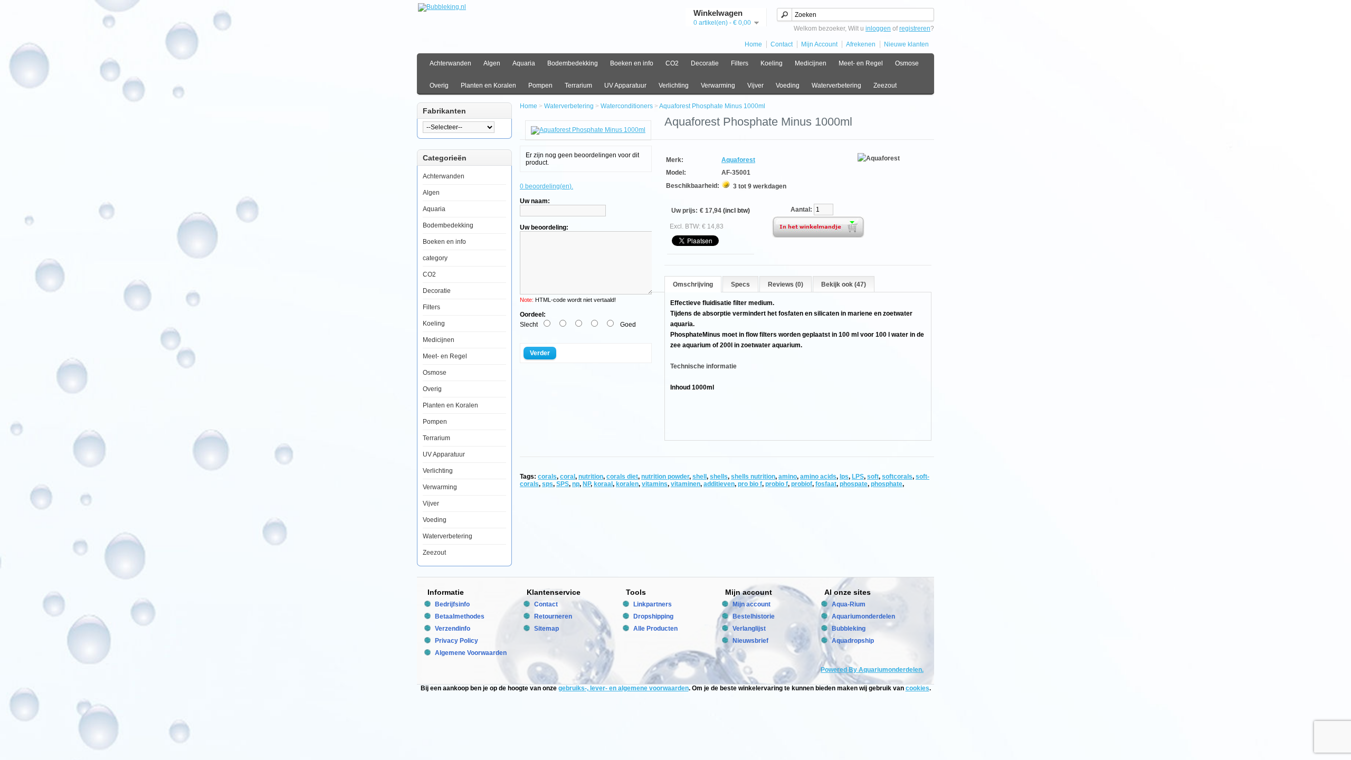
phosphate (886, 484)
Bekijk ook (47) (843, 284)
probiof (801, 484)
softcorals (897, 476)
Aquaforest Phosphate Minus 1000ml (712, 106)
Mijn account (751, 604)
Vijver (755, 85)
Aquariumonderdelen (863, 616)
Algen (491, 63)
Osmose (907, 63)
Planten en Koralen (488, 85)
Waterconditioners (627, 106)
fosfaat (825, 484)
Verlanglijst (749, 628)
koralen (627, 484)
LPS (858, 476)
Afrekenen (861, 44)
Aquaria (523, 63)
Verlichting (674, 85)
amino (787, 476)
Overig (439, 85)
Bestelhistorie (753, 616)
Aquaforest (738, 160)
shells (719, 476)
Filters (739, 63)
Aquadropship (853, 640)
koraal (603, 484)
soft (873, 476)
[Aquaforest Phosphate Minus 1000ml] (588, 130)
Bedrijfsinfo (452, 604)
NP (587, 484)
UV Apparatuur (625, 85)
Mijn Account (819, 44)
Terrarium (578, 85)
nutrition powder (665, 476)
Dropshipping (653, 616)
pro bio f (750, 484)
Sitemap (546, 628)
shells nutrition (753, 476)
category (435, 258)
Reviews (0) (785, 284)
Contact (781, 44)
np (575, 484)
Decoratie (705, 63)
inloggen (878, 28)
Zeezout (885, 85)
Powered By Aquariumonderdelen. (872, 669)
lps (844, 476)
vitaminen (685, 484)
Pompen (540, 85)
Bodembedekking (572, 63)
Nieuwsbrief (750, 640)
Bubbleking (848, 628)
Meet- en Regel (861, 63)
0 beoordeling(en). (546, 186)
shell (699, 476)
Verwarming (718, 85)
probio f (776, 484)
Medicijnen (810, 63)
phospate (854, 484)
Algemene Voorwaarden (471, 653)
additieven (719, 484)
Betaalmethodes (459, 616)
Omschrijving (693, 284)
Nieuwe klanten (906, 44)
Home (753, 44)
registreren (914, 28)
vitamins (655, 484)
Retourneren (553, 616)
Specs (740, 284)
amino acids (818, 476)
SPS (562, 484)
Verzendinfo (452, 628)
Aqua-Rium (848, 604)
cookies (917, 688)
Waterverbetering (836, 85)
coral (567, 476)
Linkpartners (652, 604)
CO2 (672, 63)
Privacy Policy (456, 640)
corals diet (622, 476)
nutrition (590, 476)
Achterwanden (450, 63)
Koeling (771, 63)
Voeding (788, 85)
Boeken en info (631, 63)
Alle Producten (655, 628)
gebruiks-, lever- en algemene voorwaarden (623, 688)
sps (547, 484)
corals (547, 476)
